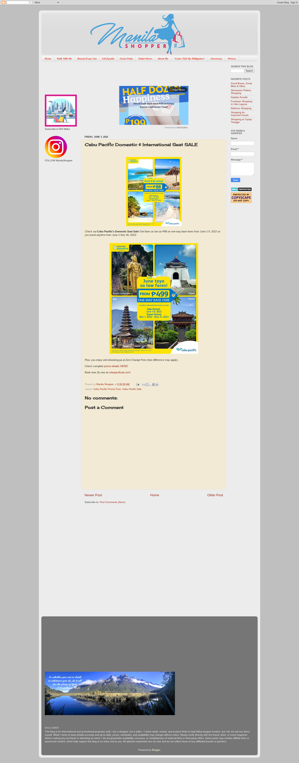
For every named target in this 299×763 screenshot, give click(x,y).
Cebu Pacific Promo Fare (107, 389)
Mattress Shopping (241, 108)
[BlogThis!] (147, 384)
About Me (163, 58)
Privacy (232, 58)
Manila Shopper (105, 384)
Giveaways (216, 58)
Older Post (215, 495)
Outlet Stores (145, 58)
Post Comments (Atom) (112, 502)
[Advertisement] (148, 72)
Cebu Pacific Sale (132, 389)
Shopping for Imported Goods (240, 114)
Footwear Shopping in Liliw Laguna (241, 102)
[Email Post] (137, 384)
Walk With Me (64, 58)
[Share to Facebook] (153, 384)
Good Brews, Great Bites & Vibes (241, 84)
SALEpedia (108, 58)
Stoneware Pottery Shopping (241, 91)
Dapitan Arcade (239, 97)
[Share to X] (150, 384)
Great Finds (126, 58)
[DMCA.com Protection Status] (241, 190)
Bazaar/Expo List (87, 58)
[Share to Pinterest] (157, 384)
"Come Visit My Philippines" (189, 58)
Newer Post (93, 495)
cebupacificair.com (119, 372)
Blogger (156, 750)
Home (48, 58)
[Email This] (144, 384)
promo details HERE (115, 366)
